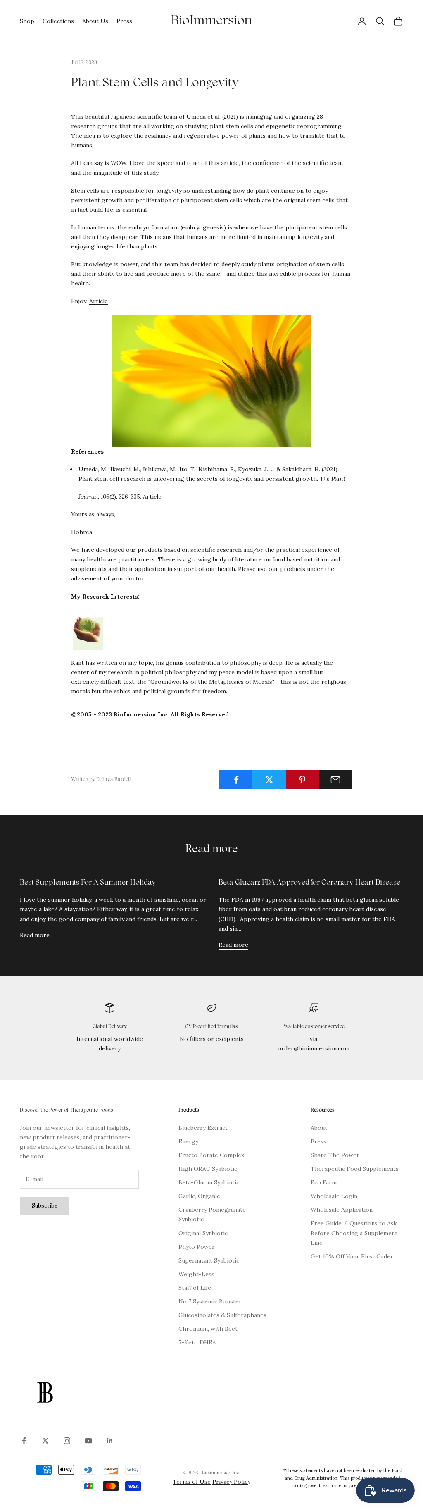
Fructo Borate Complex (211, 1155)
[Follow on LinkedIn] (110, 1441)
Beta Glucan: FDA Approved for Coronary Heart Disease (309, 882)
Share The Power (335, 1155)
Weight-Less (196, 1274)
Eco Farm (324, 1182)
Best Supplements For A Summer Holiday (88, 882)
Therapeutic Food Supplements (355, 1168)
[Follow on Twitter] (45, 1441)
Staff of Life (194, 1287)
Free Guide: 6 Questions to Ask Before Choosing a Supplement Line (354, 1233)
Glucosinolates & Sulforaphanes (222, 1315)
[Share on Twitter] (269, 780)
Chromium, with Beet (208, 1328)
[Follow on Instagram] (67, 1441)
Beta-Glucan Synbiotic (208, 1182)
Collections (58, 21)
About (319, 1127)
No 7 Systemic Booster (210, 1301)
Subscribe (44, 1205)
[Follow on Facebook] (24, 1441)
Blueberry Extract (203, 1127)
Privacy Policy (231, 1481)
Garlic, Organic (199, 1196)
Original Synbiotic (203, 1233)
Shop (27, 21)
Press (124, 21)
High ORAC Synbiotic (207, 1168)
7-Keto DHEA (197, 1342)
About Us (95, 21)
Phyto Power (196, 1247)
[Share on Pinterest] (302, 780)
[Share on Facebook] (236, 780)
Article (98, 301)
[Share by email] (335, 780)
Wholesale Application (342, 1209)
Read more (35, 935)
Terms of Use (192, 1481)
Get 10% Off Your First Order (352, 1256)
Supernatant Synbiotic (208, 1260)
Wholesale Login (334, 1196)
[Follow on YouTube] (88, 1441)
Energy (188, 1141)
